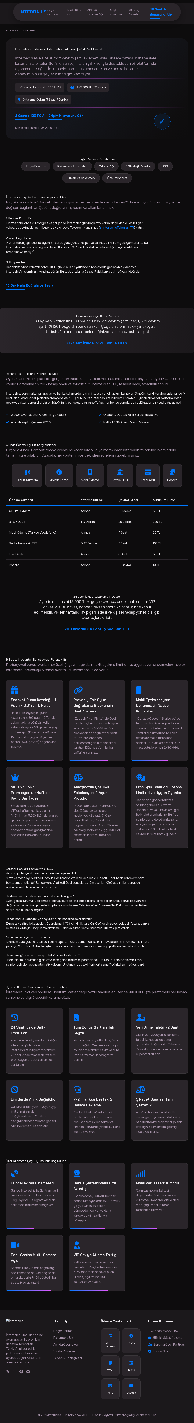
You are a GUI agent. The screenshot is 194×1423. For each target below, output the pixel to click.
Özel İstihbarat (117, 178)
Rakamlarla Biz (73, 12)
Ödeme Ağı (106, 166)
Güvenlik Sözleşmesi (81, 178)
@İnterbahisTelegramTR (117, 227)
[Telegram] (28, 1371)
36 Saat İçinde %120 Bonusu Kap (97, 343)
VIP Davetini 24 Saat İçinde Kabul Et (97, 628)
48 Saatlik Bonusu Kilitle (161, 12)
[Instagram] (14, 1371)
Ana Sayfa (12, 30)
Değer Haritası (52, 12)
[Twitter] (8, 1371)
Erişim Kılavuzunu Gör (65, 115)
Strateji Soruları (134, 12)
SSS (165, 166)
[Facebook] (21, 1371)
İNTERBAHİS (33, 12)
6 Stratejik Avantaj (138, 166)
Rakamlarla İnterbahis (72, 166)
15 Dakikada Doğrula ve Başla (29, 285)
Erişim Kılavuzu (116, 12)
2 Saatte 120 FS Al (30, 115)
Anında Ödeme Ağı (95, 12)
